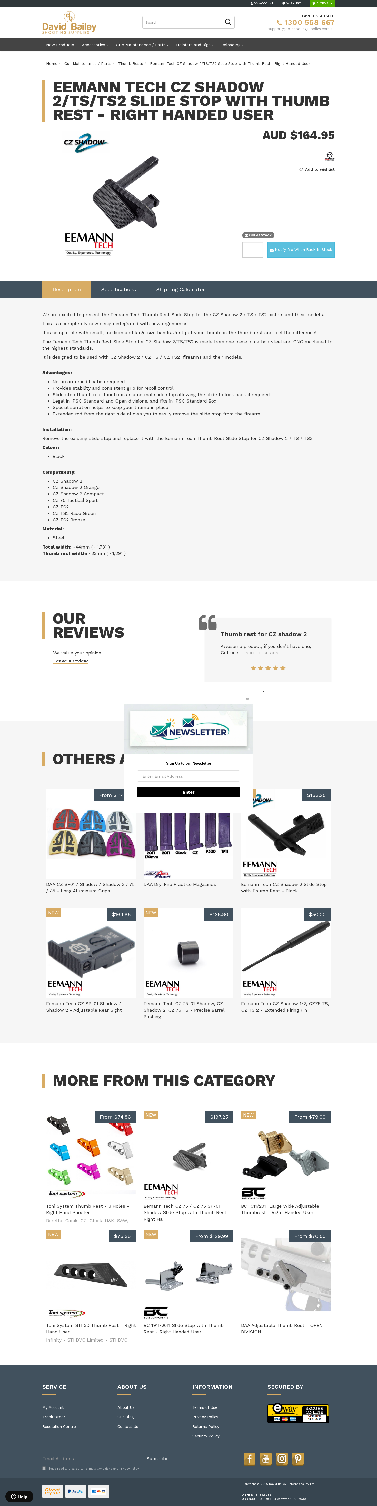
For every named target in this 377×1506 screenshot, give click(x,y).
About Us (126, 1407)
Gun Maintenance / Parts (141, 44)
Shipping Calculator (180, 289)
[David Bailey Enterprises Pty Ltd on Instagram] (282, 1458)
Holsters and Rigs (194, 44)
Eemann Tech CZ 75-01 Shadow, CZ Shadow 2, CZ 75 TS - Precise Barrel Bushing (184, 1010)
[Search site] (228, 22)
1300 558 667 (308, 22)
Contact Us (127, 1426)
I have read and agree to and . (93, 1468)
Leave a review (70, 660)
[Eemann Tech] (329, 156)
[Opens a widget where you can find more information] (19, 1497)
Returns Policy (205, 1426)
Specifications (118, 289)
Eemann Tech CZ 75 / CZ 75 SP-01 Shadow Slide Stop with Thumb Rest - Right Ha (187, 1212)
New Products (60, 44)
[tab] (66, 289)
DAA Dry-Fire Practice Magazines (180, 884)
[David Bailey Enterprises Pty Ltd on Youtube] (266, 1458)
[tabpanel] (268, 650)
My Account (53, 1407)
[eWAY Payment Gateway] (298, 1413)
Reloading (231, 44)
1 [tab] (263, 691)
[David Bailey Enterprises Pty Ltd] (69, 22)
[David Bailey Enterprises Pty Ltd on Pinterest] (298, 1458)
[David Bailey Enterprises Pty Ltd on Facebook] (249, 1458)
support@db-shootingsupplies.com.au (301, 29)
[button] (317, 169)
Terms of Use (204, 1407)
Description (67, 289)
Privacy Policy (205, 1417)
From (115, 795)
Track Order (53, 1417)
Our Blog (125, 1417)
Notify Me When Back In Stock (303, 249)
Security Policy (206, 1436)
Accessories (94, 44)
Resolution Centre (59, 1426)
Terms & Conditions (98, 1468)
